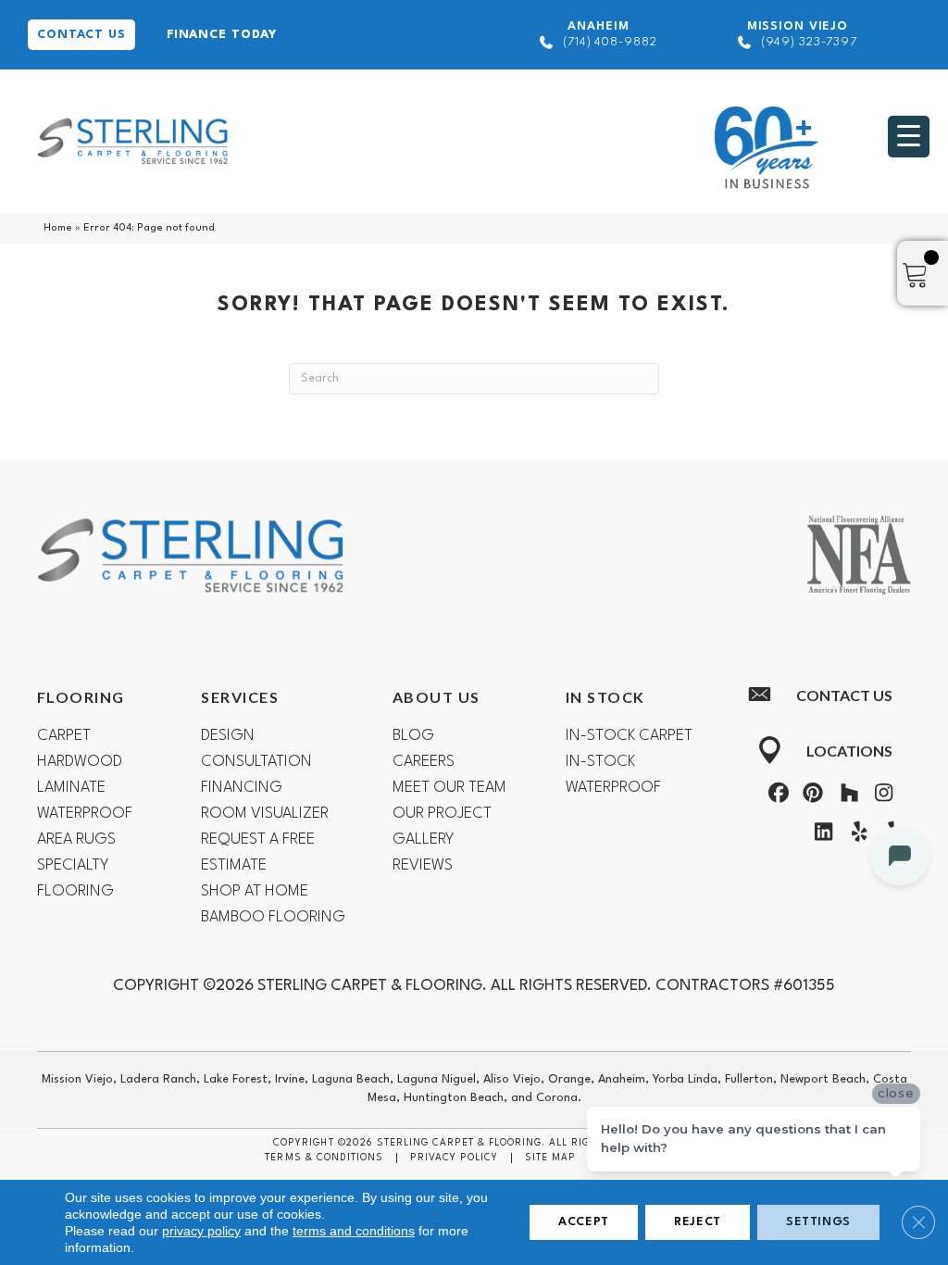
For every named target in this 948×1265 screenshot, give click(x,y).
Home (58, 228)
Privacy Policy (454, 1157)
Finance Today (222, 35)
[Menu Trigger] (908, 136)
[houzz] (845, 796)
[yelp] (854, 835)
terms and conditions (354, 1230)
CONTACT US (81, 35)
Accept (583, 1222)
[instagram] (880, 796)
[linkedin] (820, 835)
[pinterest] (811, 796)
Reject (697, 1222)
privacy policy (201, 1230)
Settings (818, 1222)
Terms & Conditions (323, 1157)
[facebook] (776, 796)
